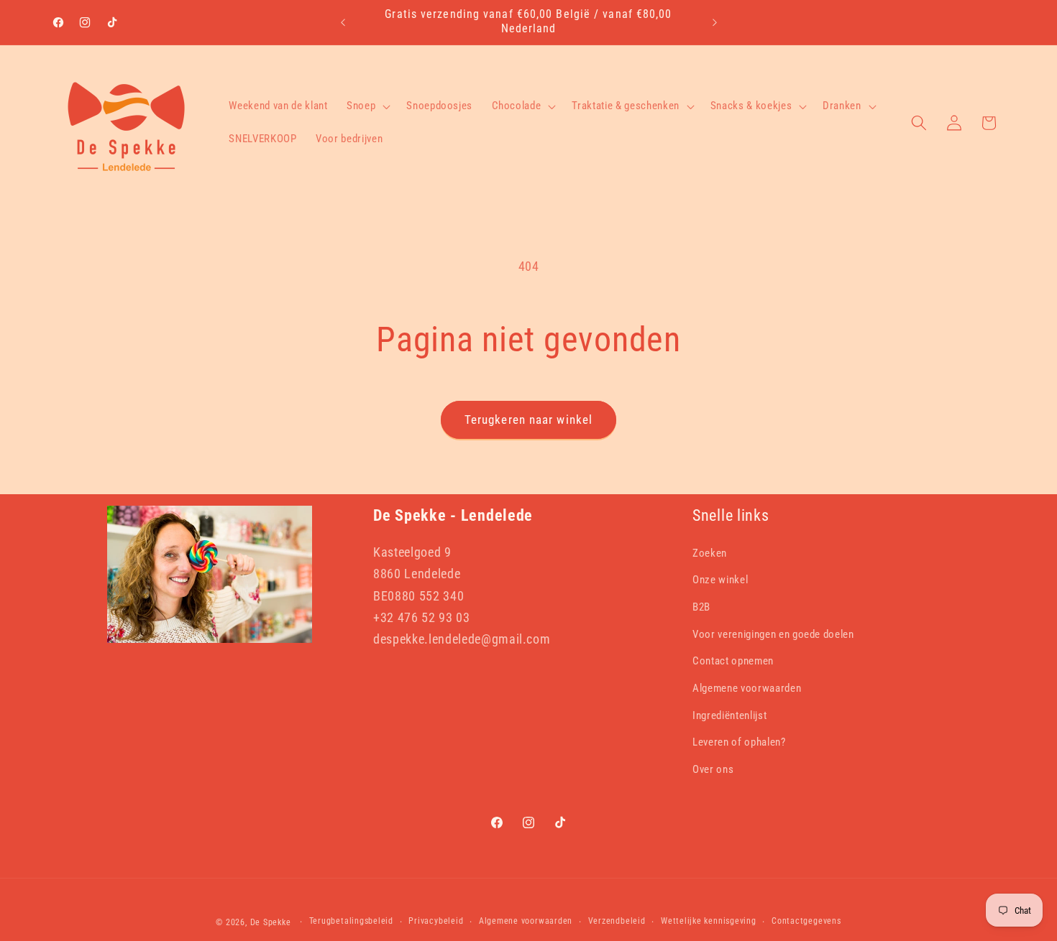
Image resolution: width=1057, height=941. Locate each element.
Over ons (712, 769)
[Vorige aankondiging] (343, 22)
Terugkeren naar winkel (528, 420)
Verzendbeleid (617, 921)
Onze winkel (720, 579)
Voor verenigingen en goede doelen (773, 634)
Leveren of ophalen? (739, 742)
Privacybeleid (435, 921)
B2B (701, 607)
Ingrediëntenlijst (729, 715)
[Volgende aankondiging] (715, 22)
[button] (367, 106)
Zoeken (709, 553)
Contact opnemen (733, 660)
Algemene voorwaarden (746, 688)
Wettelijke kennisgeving (708, 921)
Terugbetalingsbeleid (351, 921)
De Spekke (270, 922)
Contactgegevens (806, 921)
